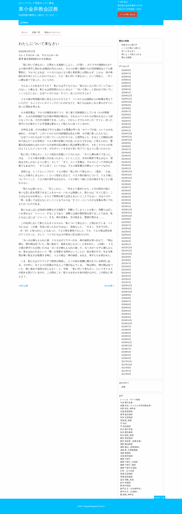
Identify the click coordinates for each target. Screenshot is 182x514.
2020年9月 (126, 295)
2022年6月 (126, 228)
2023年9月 (126, 181)
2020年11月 (126, 289)
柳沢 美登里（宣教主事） (131, 441)
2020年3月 (126, 314)
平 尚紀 (123, 423)
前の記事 (24, 286)
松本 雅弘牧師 (126, 432)
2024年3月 (126, 162)
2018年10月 (126, 346)
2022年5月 (126, 232)
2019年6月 (126, 330)
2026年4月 (126, 83)
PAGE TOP (160, 498)
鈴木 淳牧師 (125, 483)
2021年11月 (126, 251)
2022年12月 (126, 210)
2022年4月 (126, 235)
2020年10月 (126, 292)
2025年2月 (126, 127)
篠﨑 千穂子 (125, 459)
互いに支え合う (128, 51)
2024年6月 (126, 153)
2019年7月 (126, 326)
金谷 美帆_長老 (127, 480)
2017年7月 (126, 371)
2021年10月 (126, 254)
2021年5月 (126, 270)
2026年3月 (126, 86)
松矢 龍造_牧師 (127, 435)
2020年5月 (126, 308)
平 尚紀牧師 (125, 426)
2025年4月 (126, 121)
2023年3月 (126, 200)
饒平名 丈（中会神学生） (131, 489)
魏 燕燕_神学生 (127, 494)
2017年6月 (126, 374)
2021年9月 (126, 257)
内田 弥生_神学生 (128, 408)
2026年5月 (126, 80)
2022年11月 (126, 213)
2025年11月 (126, 99)
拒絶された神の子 (129, 45)
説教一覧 (36, 32)
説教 (123, 387)
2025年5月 (126, 118)
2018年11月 (126, 342)
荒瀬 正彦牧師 (126, 474)
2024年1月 (126, 168)
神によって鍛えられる (131, 54)
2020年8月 (126, 298)
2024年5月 (126, 156)
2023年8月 (126, 184)
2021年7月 (126, 263)
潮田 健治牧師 (126, 444)
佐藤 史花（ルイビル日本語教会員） (136, 405)
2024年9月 (126, 143)
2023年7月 (126, 187)
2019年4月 (126, 336)
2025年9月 (126, 105)
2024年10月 (126, 140)
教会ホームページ (52, 32)
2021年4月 (126, 273)
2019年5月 (126, 333)
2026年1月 (126, 92)
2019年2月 (126, 339)
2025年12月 (126, 96)
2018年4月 (126, 355)
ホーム (24, 32)
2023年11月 (126, 175)
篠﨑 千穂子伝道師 (128, 468)
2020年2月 (126, 317)
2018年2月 (126, 358)
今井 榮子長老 (126, 403)
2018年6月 (126, 352)
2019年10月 (126, 323)
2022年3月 (126, 238)
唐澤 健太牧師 (126, 414)
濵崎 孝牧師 (125, 453)
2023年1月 (126, 206)
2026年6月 (126, 77)
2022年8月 (126, 222)
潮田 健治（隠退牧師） (130, 447)
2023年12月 (126, 171)
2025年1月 (126, 130)
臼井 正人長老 (127, 471)
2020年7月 (126, 301)
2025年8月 (126, 108)
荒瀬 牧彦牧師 (126, 477)
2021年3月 (126, 276)
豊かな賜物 (126, 57)
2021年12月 (126, 247)
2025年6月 (126, 115)
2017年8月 (126, 368)
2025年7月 (126, 111)
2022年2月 (126, 241)
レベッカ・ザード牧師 (130, 400)
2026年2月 (126, 89)
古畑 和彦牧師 (126, 411)
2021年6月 (126, 266)
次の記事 (108, 286)
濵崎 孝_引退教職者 (129, 450)
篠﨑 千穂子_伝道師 (129, 462)
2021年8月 (126, 260)
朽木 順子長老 (126, 429)
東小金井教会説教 (38, 9)
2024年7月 (126, 149)
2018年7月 (126, 349)
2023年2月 (126, 203)
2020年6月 (126, 304)
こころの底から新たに (131, 48)
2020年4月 (126, 311)
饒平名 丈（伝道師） (129, 492)
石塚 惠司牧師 (126, 456)
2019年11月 (126, 320)
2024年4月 (126, 159)
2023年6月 (126, 191)
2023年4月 (126, 197)
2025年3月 (126, 124)
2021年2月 (126, 279)
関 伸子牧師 (125, 486)
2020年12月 (126, 285)
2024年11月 (126, 137)
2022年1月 (126, 244)
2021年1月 (126, 282)
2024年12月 (126, 134)
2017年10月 (126, 365)
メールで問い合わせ (127, 14)
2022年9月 (126, 219)
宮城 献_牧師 (126, 420)
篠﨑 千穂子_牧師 (128, 465)
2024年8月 (126, 146)
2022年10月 (126, 216)
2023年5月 (126, 194)
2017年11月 (126, 361)
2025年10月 (126, 102)
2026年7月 (126, 73)
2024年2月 (126, 165)
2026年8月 (126, 70)
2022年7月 (126, 225)
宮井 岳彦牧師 (126, 417)
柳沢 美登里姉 (126, 438)
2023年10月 (126, 178)
